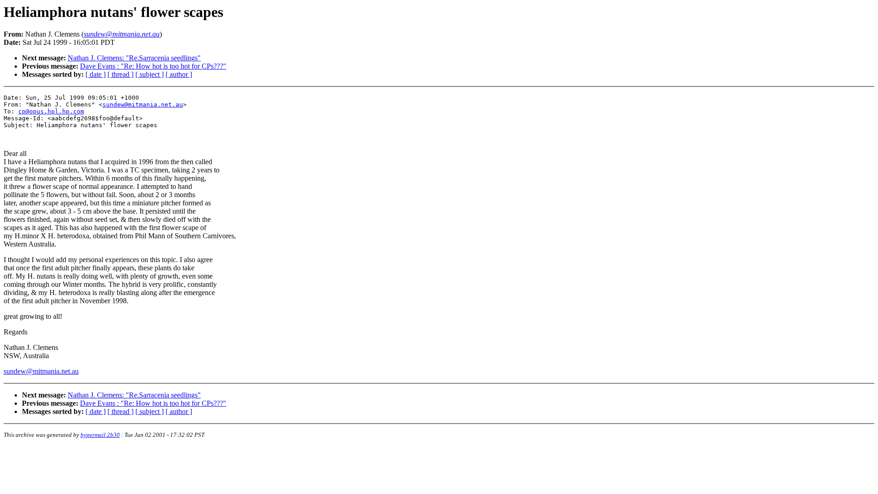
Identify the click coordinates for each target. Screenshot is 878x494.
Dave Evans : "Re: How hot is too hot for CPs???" (153, 66)
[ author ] (179, 74)
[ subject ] (149, 74)
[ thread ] (120, 74)
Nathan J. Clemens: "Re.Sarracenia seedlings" (134, 58)
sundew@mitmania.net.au (142, 104)
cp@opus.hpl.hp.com (51, 111)
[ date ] (96, 74)
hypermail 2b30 (100, 434)
